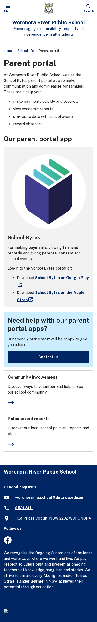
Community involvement (32, 377)
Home (8, 51)
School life (25, 51)
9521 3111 (24, 508)
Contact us (48, 357)
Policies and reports (29, 418)
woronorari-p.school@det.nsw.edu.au (49, 497)
